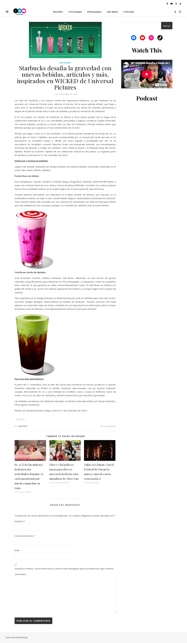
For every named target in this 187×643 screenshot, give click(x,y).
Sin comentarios (108, 426)
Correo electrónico (25, 535)
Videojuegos (94, 11)
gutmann (23, 426)
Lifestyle (128, 11)
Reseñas (58, 11)
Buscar (166, 25)
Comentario (20, 574)
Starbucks (21, 419)
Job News (112, 11)
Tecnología (75, 11)
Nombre (20, 521)
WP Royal (23, 637)
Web (17, 550)
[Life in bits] (19, 12)
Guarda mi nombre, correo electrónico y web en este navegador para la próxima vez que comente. (64, 568)
